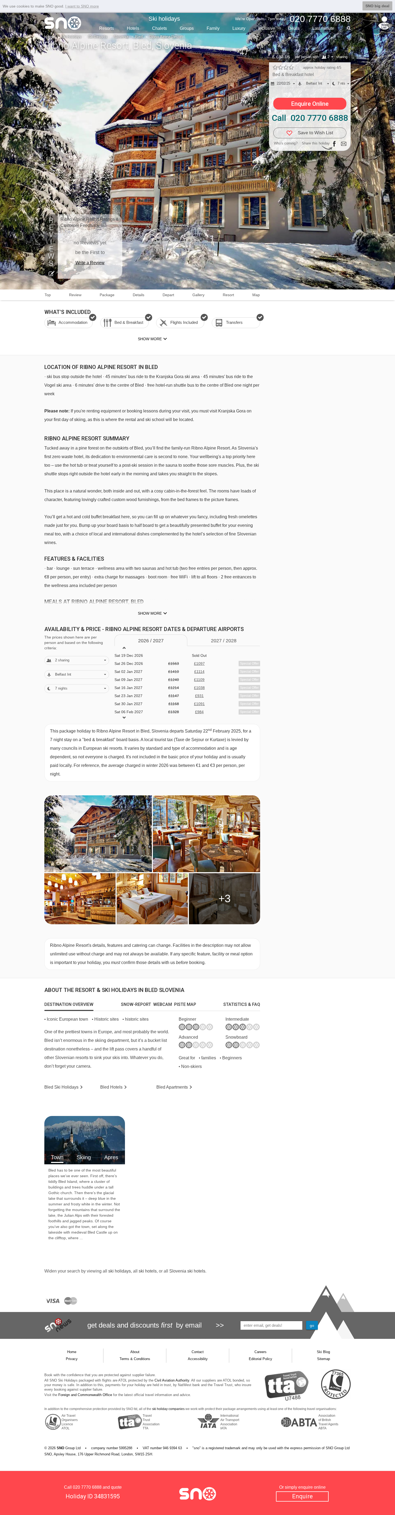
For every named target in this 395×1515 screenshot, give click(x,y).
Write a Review (90, 262)
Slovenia (121, 37)
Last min (323, 28)
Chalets (159, 28)
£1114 (199, 671)
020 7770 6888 (87, 1487)
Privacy (72, 1359)
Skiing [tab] (84, 1157)
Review (75, 295)
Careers (260, 1352)
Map (256, 295)
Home (49, 37)
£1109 (199, 679)
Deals (293, 28)
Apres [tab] (111, 1157)
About (134, 1352)
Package (107, 295)
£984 (199, 712)
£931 (199, 696)
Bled (139, 37)
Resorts (106, 28)
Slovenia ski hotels (187, 1271)
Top (48, 295)
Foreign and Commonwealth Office (85, 1395)
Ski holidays (164, 18)
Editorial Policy (260, 1359)
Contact (198, 1352)
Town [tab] (57, 1157)
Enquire (302, 1496)
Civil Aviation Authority (172, 1380)
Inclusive (266, 28)
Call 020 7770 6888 (310, 118)
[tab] (69, 1004)
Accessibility (198, 1359)
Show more (150, 613)
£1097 (199, 663)
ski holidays (119, 1271)
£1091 (199, 704)
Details (138, 295)
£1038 (199, 688)
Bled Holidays (61, 1087)
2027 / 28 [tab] (223, 640)
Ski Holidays (71, 37)
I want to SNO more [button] (82, 6)
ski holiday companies (168, 1409)
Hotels (133, 28)
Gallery (198, 295)
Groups (187, 28)
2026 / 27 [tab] (151, 640)
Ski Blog (323, 1352)
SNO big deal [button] (377, 6)
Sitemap (323, 1359)
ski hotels (148, 1271)
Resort (228, 295)
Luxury (238, 28)
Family (213, 28)
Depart (168, 295)
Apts (172, 1087)
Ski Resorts (97, 37)
